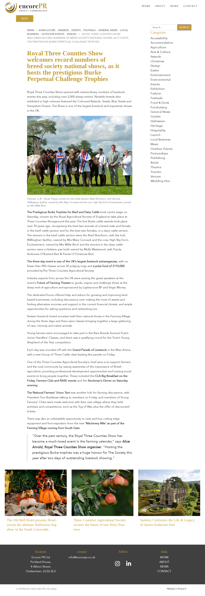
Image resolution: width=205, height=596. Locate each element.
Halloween (158, 121)
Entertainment (161, 75)
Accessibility (159, 38)
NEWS (164, 566)
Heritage (157, 126)
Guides (155, 116)
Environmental (161, 80)
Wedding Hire (160, 181)
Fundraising (159, 107)
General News (107, 30)
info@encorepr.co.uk (82, 557)
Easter (155, 70)
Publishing (158, 158)
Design (155, 66)
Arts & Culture (160, 52)
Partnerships (159, 153)
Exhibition (158, 89)
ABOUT (164, 562)
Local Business (160, 139)
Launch (155, 135)
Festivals (89, 30)
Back (24, 18)
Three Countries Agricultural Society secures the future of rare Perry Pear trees (100, 524)
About (160, 6)
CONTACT (164, 571)
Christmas (157, 61)
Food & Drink (160, 103)
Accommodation (162, 43)
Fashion (156, 93)
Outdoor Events (52, 34)
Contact (190, 6)
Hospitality (158, 130)
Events (76, 30)
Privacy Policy (176, 589)
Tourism (156, 172)
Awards (63, 30)
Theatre (156, 167)
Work (146, 6)
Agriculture (47, 30)
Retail (155, 163)
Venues (71, 34)
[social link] (117, 563)
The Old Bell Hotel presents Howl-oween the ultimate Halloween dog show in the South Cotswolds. (32, 524)
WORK (164, 557)
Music (155, 144)
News (174, 6)
